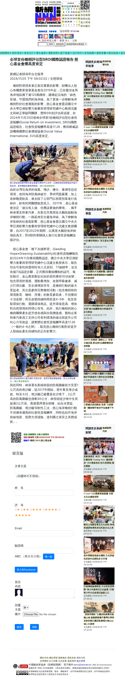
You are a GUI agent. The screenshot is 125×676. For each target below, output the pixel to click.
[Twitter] (51, 36)
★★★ (37, 509)
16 (71, 15)
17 (73, 15)
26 (79, 18)
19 (79, 15)
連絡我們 (71, 661)
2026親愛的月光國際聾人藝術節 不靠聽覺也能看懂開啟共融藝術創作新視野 (99, 274)
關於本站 (44, 658)
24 (73, 18)
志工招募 (53, 661)
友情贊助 (44, 661)
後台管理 (81, 661)
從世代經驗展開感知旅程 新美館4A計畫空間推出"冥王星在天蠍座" (99, 240)
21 (66, 18)
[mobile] (59, 36)
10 (73, 12)
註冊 (75, 40)
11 (76, 12)
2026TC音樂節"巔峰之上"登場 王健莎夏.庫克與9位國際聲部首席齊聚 (98, 343)
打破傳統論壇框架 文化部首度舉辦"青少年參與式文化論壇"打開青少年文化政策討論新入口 (99, 589)
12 (79, 12)
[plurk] (45, 36)
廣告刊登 (81, 658)
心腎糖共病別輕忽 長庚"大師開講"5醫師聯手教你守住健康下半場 (99, 408)
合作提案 (62, 661)
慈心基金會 (46, 440)
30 (71, 22)
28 (66, 22)
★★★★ (51, 509)
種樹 (32, 440)
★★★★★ (23, 515)
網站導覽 (53, 658)
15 (68, 15)
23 (71, 18)
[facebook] (40, 36)
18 (76, 15)
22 (68, 18)
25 (76, 18)
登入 (67, 40)
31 (66, 9)
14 (66, 15)
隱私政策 (71, 658)
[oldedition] (69, 36)
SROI (37, 440)
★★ (26, 509)
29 (68, 22)
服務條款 (62, 658)
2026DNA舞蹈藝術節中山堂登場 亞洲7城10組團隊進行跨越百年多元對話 (99, 308)
